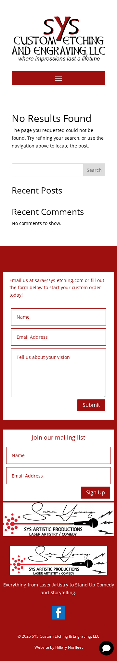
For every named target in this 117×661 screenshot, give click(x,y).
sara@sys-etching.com (59, 280)
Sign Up (95, 492)
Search (94, 170)
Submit (91, 404)
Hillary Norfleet (69, 647)
